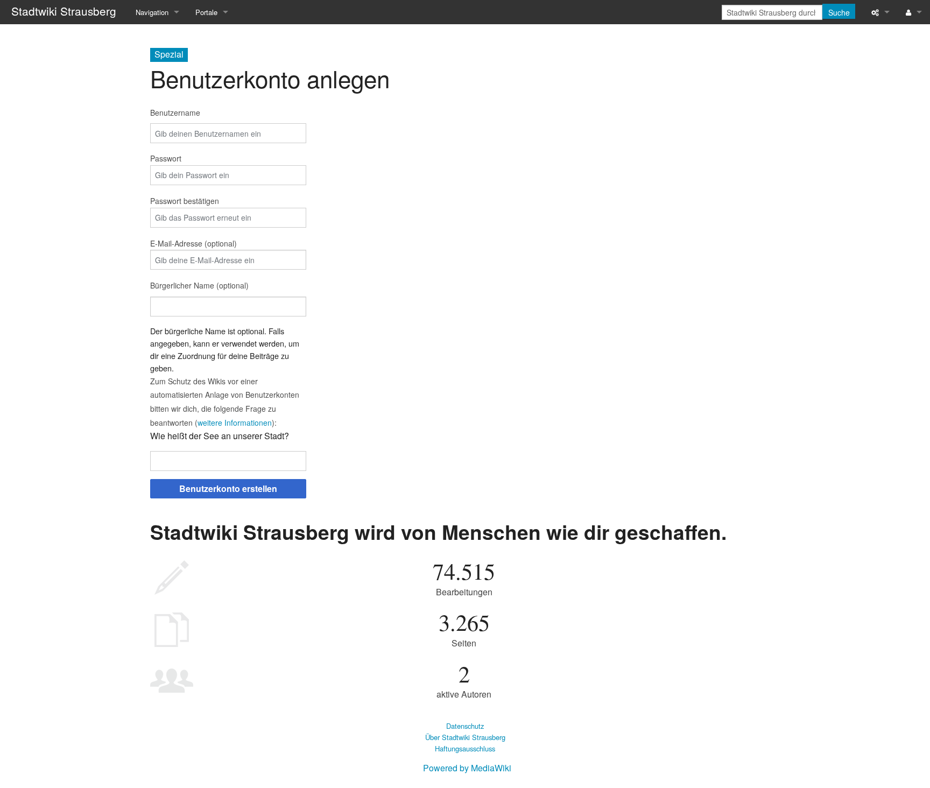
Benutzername (175, 112)
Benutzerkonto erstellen (228, 488)
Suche (839, 12)
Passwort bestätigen (184, 200)
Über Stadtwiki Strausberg (465, 737)
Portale (206, 12)
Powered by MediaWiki (467, 768)
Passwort (165, 158)
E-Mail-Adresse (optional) (193, 243)
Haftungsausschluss (465, 748)
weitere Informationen (235, 422)
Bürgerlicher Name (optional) (199, 285)
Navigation (152, 12)
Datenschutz (465, 726)
